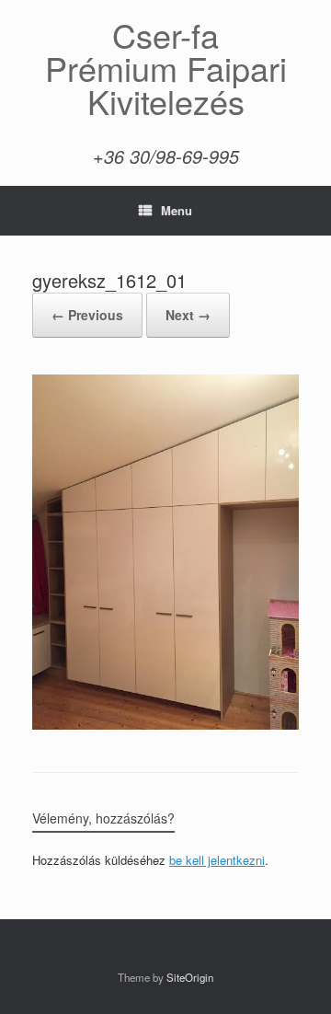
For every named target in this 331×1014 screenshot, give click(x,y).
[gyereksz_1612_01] (165, 724)
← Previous (87, 314)
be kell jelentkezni (217, 860)
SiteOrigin (189, 977)
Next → (188, 314)
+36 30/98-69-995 (166, 156)
